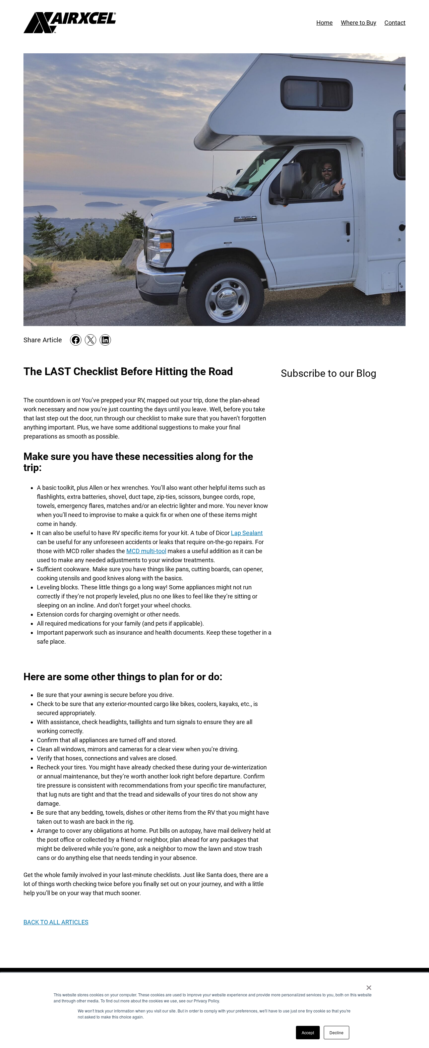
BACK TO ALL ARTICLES (55, 922)
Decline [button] (336, 1032)
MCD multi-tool (146, 551)
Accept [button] (308, 1032)
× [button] (369, 985)
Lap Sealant (247, 532)
